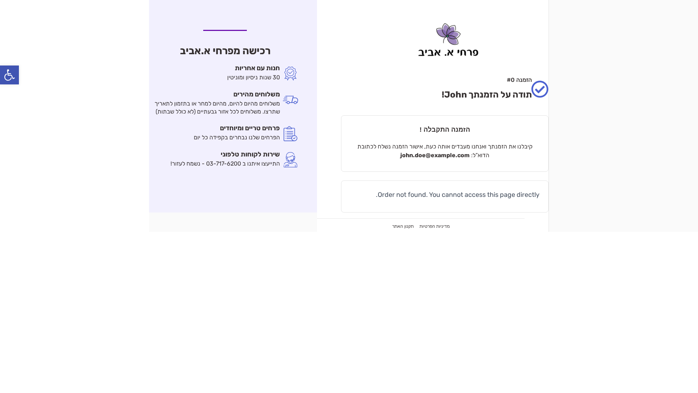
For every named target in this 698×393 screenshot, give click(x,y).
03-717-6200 (223, 163)
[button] (9, 75)
